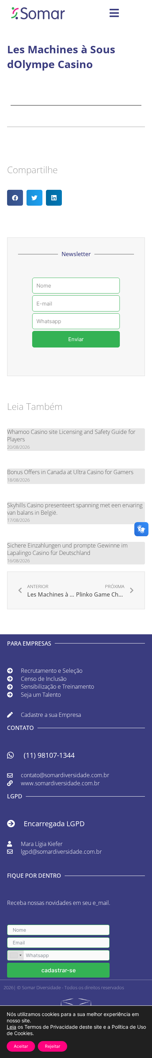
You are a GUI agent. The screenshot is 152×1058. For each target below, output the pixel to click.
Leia (11, 1027)
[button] (15, 198)
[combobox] (15, 955)
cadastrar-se (58, 970)
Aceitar (21, 1046)
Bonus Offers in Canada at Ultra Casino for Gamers (70, 472)
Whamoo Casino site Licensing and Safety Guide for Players (71, 435)
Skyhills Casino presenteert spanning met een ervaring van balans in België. (74, 508)
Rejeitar (52, 1046)
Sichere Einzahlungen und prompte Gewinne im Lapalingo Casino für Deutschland (67, 549)
